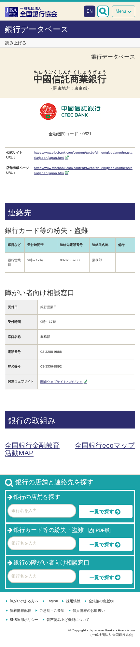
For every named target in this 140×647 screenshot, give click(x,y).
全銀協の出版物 (101, 601)
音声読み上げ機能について (68, 620)
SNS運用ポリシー (24, 620)
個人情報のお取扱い (89, 610)
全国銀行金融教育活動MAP (32, 449)
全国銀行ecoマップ (105, 445)
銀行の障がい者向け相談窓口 (51, 562)
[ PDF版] (102, 530)
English (52, 601)
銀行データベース (37, 29)
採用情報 (73, 601)
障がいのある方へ (24, 601)
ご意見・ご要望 (51, 610)
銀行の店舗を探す (36, 497)
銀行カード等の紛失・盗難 (48, 530)
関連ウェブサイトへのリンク (61, 382)
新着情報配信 (20, 610)
